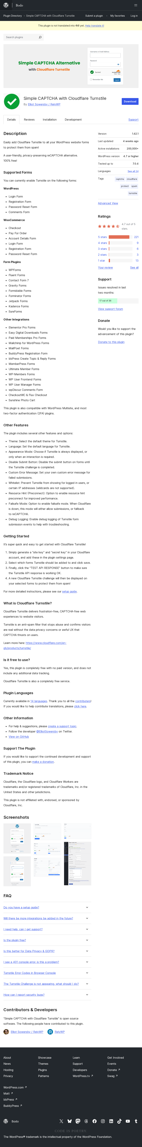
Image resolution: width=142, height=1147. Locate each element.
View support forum (110, 309)
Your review (105, 267)
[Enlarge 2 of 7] (26, 861)
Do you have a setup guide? (21, 907)
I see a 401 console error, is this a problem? (31, 962)
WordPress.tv (83, 1076)
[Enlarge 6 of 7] (86, 828)
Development (73, 119)
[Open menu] (136, 5)
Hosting (8, 1070)
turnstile (133, 193)
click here (80, 706)
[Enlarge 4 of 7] (56, 847)
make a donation (43, 761)
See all (134, 267)
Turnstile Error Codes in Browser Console (29, 973)
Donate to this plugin (111, 342)
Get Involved (115, 1057)
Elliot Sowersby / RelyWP (44, 104)
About (7, 1057)
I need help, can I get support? (23, 929)
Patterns (43, 1076)
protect (125, 186)
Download (130, 101)
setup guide (69, 591)
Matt (8, 1093)
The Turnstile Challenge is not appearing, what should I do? (41, 984)
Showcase (44, 1057)
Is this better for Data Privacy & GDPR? (29, 951)
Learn (76, 1057)
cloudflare (132, 179)
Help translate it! (94, 25)
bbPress (10, 1099)
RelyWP (60, 1032)
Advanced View (108, 203)
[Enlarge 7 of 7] (86, 846)
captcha (120, 179)
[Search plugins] (40, 37)
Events (111, 1063)
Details (11, 119)
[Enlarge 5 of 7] (56, 862)
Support (133, 119)
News (7, 1063)
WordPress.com (15, 1087)
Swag (112, 1076)
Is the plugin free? (14, 940)
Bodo (15, 1121)
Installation (50, 119)
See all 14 (133, 171)
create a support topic (62, 726)
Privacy (8, 1076)
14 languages (38, 701)
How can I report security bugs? (24, 994)
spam (134, 186)
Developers (80, 1070)
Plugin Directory (12, 15)
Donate (113, 1070)
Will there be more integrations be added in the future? (38, 918)
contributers (83, 701)
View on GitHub (19, 736)
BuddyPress (12, 1106)
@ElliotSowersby (47, 731)
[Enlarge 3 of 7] (56, 828)
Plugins (42, 1070)
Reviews (29, 119)
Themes (43, 1063)
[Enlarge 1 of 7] (26, 828)
